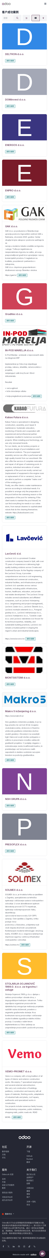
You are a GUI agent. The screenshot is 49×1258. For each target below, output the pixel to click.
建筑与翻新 (10, 61)
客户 (28, 1197)
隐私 (34, 1201)
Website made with (21, 1254)
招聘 (28, 1183)
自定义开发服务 (8, 1185)
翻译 (28, 1162)
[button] (45, 4)
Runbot (30, 1159)
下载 (28, 1151)
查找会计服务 (7, 1192)
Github (29, 1156)
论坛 (4, 1157)
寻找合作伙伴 (7, 1197)
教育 (4, 1188)
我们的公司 (31, 1174)
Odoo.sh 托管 (7, 1174)
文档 (4, 1154)
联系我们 (30, 1180)
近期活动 (30, 1188)
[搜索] (17, 18)
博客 (28, 1194)
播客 (28, 1191)
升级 (4, 1182)
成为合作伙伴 (7, 1200)
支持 (4, 1179)
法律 (28, 1201)
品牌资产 (30, 1177)
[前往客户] (24, 36)
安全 (28, 1204)
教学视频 (5, 1151)
